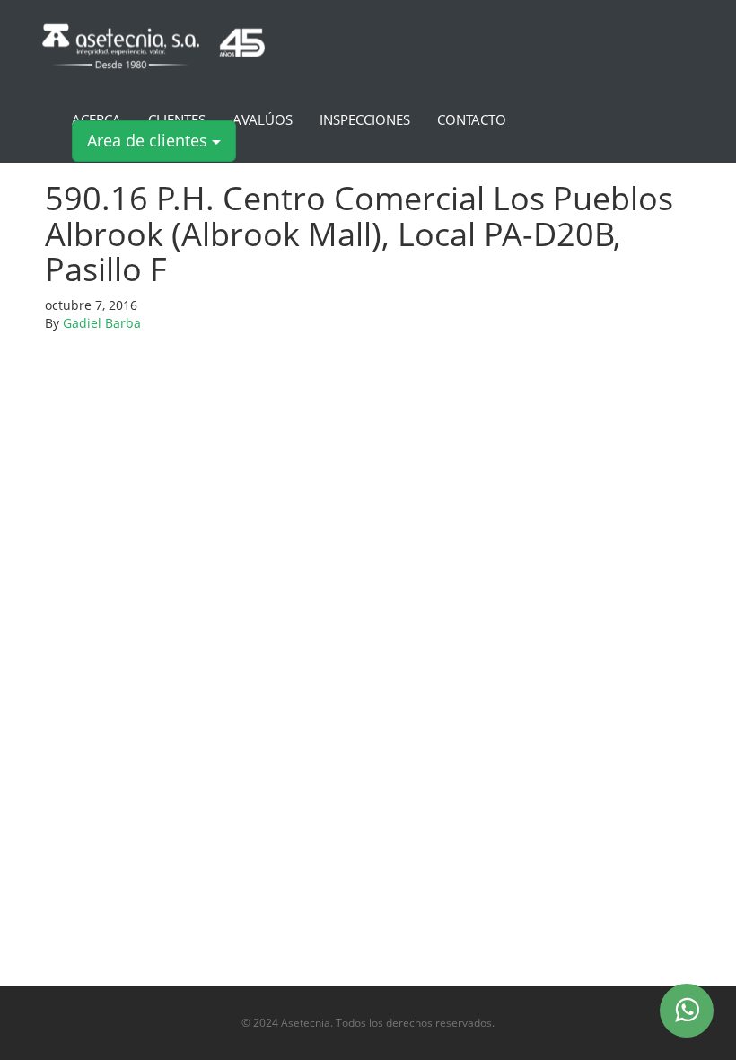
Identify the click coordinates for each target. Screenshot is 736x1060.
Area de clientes (149, 140)
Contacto (471, 120)
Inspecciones (365, 120)
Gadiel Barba (102, 322)
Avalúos (262, 120)
